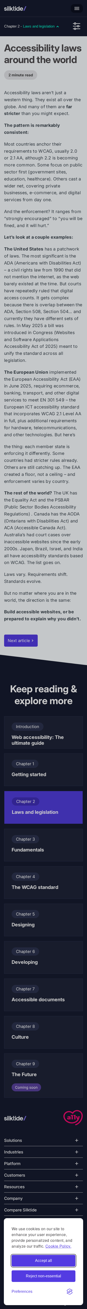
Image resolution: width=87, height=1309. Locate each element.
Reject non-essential (43, 1276)
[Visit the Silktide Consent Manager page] (69, 1291)
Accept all (43, 1261)
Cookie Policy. (58, 1246)
